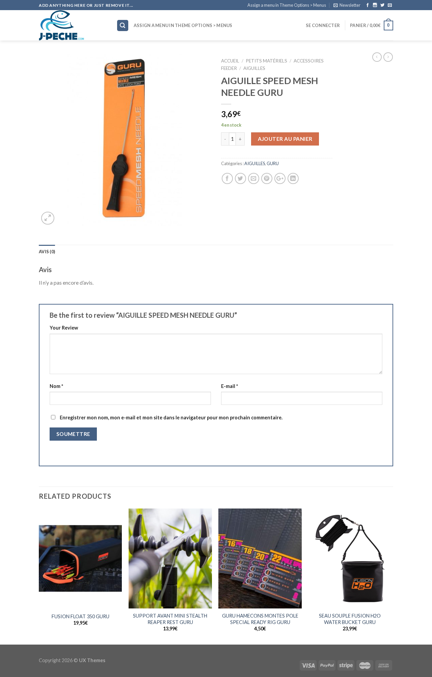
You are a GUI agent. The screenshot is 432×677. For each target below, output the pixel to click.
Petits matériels (266, 60)
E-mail (229, 386)
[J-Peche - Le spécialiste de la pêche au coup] (72, 25)
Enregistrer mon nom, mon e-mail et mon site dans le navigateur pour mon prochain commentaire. (171, 417)
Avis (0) (47, 251)
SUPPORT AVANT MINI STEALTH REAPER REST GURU (170, 619)
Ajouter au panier (285, 139)
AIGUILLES (254, 68)
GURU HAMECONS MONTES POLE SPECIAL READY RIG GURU (260, 619)
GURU (273, 163)
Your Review (64, 328)
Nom (56, 386)
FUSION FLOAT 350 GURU (80, 616)
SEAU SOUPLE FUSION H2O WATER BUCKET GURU (350, 619)
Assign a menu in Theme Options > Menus (286, 5)
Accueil (230, 60)
